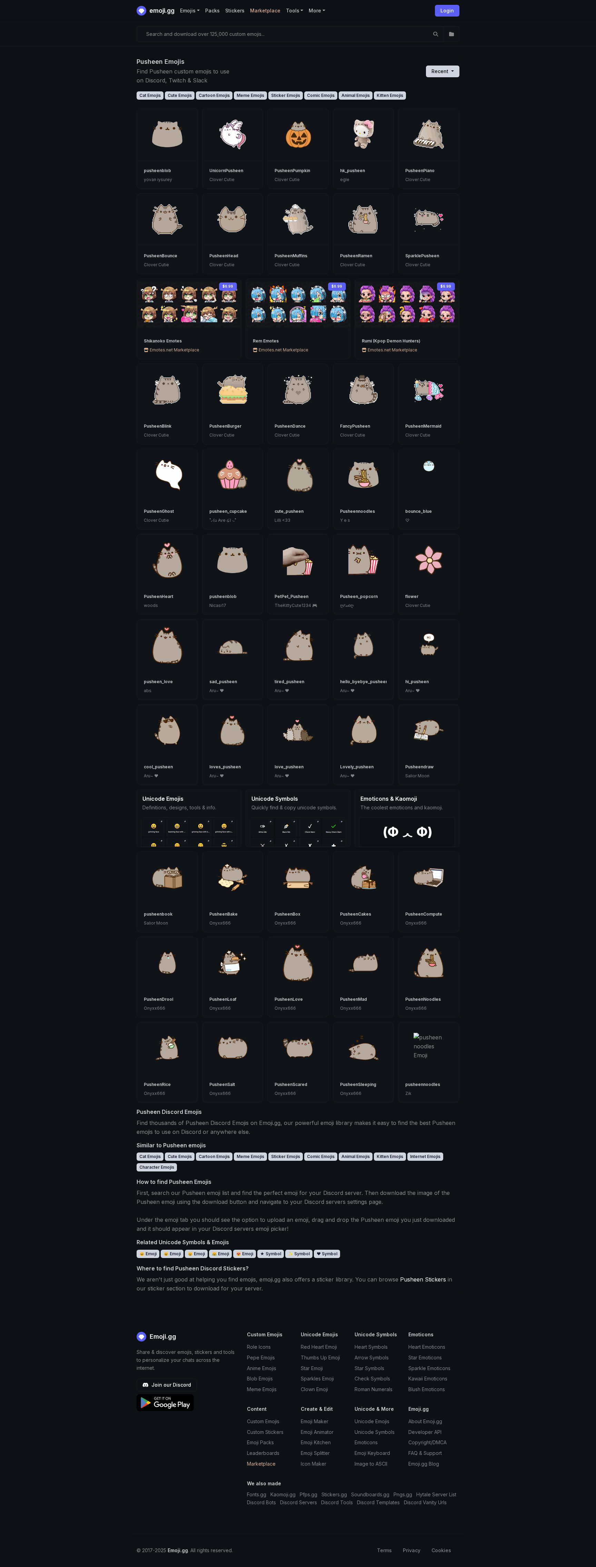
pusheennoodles (422, 1084)
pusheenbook (158, 914)
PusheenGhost (159, 511)
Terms (384, 1550)
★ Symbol (270, 1253)
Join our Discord (170, 1385)
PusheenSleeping (358, 1084)
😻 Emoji (244, 1253)
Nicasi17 (217, 605)
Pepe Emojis (261, 1357)
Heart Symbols (371, 1347)
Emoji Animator (317, 1432)
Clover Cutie (222, 179)
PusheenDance (290, 426)
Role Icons (259, 1347)
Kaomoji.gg (283, 1494)
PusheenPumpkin (292, 170)
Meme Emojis (250, 95)
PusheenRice (157, 1084)
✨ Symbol (299, 1253)
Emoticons (366, 1442)
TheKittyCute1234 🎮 (296, 605)
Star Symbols (369, 1368)
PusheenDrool (158, 999)
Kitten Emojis (390, 95)
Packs (212, 10)
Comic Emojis (321, 95)
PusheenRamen (356, 255)
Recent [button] (440, 71)
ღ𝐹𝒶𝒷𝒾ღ (347, 605)
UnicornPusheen (226, 170)
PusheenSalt (222, 1084)
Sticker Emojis (285, 95)
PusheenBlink (157, 426)
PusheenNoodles (423, 999)
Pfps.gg (308, 1494)
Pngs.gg (403, 1494)
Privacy (411, 1550)
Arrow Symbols (372, 1357)
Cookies (441, 1550)
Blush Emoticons (426, 1389)
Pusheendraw (419, 766)
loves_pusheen (225, 766)
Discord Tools (337, 1502)
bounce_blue (418, 511)
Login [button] (447, 10)
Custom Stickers (265, 1432)
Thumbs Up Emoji (320, 1357)
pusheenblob (157, 170)
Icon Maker (313, 1464)
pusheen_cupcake (228, 511)
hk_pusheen (352, 170)
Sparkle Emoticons (429, 1368)
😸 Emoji (196, 1253)
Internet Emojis (425, 1156)
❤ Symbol (327, 1253)
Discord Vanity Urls (425, 1502)
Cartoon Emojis (214, 95)
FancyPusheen (355, 426)
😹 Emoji (220, 1253)
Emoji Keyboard (372, 1453)
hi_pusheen (417, 681)
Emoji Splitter (315, 1453)
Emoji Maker (314, 1421)
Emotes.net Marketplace (174, 349)
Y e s (345, 520)
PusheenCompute (423, 914)
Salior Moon (417, 775)
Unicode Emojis (372, 1421)
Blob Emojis (260, 1378)
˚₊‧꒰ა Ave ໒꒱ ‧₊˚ (222, 520)
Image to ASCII (371, 1464)
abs (147, 690)
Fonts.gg (256, 1494)
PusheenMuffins (291, 255)
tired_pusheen (289, 681)
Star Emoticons (425, 1357)
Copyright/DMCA (427, 1442)
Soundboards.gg (370, 1494)
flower (411, 596)
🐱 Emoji (148, 1253)
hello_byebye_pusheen (364, 681)
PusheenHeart (158, 596)
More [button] (315, 10)
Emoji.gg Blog (423, 1464)
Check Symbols (372, 1378)
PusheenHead (223, 255)
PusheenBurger (225, 426)
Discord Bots (261, 1502)
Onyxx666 (220, 923)
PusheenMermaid (423, 426)
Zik (408, 1093)
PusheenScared (291, 1084)
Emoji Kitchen (316, 1442)
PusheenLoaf (222, 999)
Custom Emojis (263, 1421)
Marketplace (265, 10)
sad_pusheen (223, 681)
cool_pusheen (158, 766)
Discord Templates (378, 1502)
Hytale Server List (436, 1494)
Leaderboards (263, 1453)
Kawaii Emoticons (427, 1378)
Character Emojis (156, 1167)
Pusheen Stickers (423, 1279)
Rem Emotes (266, 340)
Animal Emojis (355, 95)
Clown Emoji (314, 1389)
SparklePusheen (422, 255)
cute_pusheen (289, 511)
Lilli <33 (282, 520)
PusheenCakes (355, 914)
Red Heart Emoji (319, 1347)
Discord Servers (298, 1502)
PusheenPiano (420, 170)
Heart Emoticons (426, 1347)
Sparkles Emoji (317, 1378)
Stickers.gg (334, 1494)
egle (344, 179)
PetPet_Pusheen (291, 596)
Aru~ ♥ (216, 690)
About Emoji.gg (425, 1421)
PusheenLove (289, 999)
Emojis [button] (188, 10)
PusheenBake (223, 914)
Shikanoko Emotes (163, 340)
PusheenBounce (160, 255)
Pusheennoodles (357, 511)
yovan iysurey (158, 179)
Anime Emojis (261, 1368)
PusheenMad (353, 999)
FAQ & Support (425, 1453)
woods (151, 605)
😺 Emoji (172, 1253)
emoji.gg (161, 10)
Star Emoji (312, 1368)
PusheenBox (287, 914)
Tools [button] (292, 10)
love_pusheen (289, 766)
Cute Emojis (180, 95)
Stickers (235, 10)
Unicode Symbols (375, 1432)
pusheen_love (158, 681)
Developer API (424, 1432)
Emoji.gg (162, 1336)
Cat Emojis (150, 95)
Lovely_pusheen (357, 766)
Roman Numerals (374, 1389)
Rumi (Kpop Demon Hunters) (391, 340)
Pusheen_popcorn (359, 596)
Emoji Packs (260, 1442)
